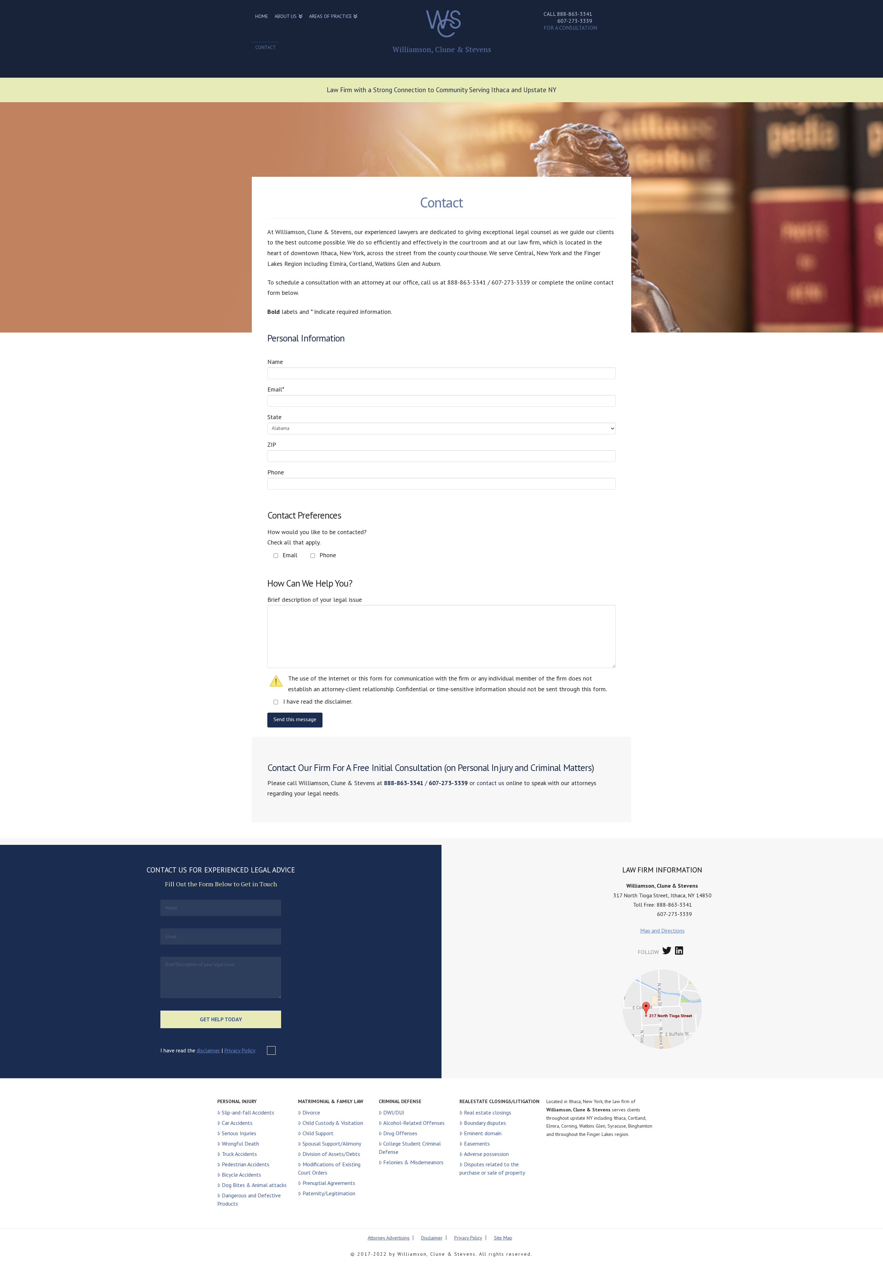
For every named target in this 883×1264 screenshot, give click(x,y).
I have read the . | (207, 1050)
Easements (477, 1143)
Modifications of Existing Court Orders (329, 1168)
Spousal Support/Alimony (331, 1143)
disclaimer (208, 1050)
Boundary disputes (485, 1122)
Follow (648, 951)
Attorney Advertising (388, 1237)
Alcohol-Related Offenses (414, 1122)
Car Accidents (237, 1122)
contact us (490, 783)
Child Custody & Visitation (332, 1122)
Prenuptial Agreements (328, 1182)
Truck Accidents (239, 1153)
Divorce (311, 1112)
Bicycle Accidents (241, 1174)
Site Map (503, 1237)
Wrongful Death (240, 1143)
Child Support (318, 1133)
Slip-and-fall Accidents (248, 1112)
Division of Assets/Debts (331, 1153)
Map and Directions (662, 930)
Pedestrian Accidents (245, 1164)
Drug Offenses (400, 1133)
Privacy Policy (239, 1050)
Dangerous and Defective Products (249, 1199)
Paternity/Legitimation (328, 1193)
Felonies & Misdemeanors (413, 1162)
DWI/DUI (393, 1112)
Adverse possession (486, 1153)
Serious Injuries (239, 1133)
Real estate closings (487, 1112)
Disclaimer (432, 1237)
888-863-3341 (574, 13)
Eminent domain (483, 1133)
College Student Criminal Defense (410, 1147)
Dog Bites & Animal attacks (254, 1184)
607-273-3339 (574, 20)
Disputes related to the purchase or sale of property (492, 1168)
